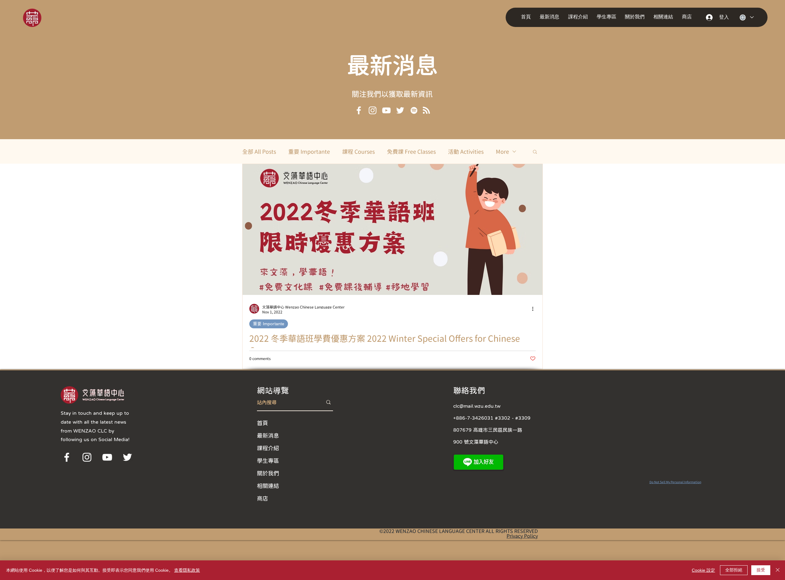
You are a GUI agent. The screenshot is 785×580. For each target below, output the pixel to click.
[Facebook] (359, 110)
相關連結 (268, 485)
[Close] (777, 570)
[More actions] (534, 308)
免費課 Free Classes (411, 151)
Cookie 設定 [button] (703, 570)
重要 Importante (309, 151)
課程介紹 (268, 448)
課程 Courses (358, 151)
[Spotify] (414, 110)
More (502, 151)
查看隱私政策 (187, 570)
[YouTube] (386, 110)
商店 (262, 498)
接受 (760, 569)
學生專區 (268, 460)
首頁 (262, 422)
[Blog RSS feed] (426, 110)
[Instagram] (372, 110)
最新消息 (392, 64)
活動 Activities (466, 151)
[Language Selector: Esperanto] (746, 17)
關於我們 (268, 473)
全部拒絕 (733, 569)
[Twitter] (400, 110)
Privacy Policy (522, 535)
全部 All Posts (259, 151)
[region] (41, 17)
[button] (551, 17)
